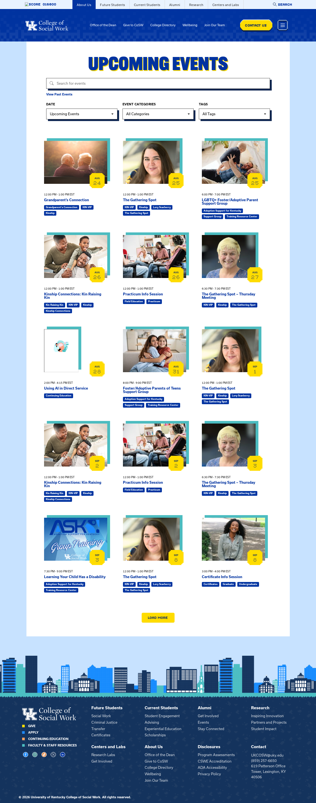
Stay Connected (211, 729)
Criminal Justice (104, 722)
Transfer (98, 729)
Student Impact (263, 729)
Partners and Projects (269, 722)
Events (203, 722)
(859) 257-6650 (264, 761)
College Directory (163, 25)
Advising (152, 722)
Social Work (101, 716)
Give (31, 726)
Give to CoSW (133, 25)
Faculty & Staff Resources (52, 745)
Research (196, 5)
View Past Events (59, 94)
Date (50, 104)
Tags (203, 104)
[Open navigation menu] (283, 25)
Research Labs (103, 755)
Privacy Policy (209, 774)
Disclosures (209, 747)
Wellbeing (190, 25)
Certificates (100, 735)
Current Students (147, 5)
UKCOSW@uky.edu (267, 755)
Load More (158, 617)
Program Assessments (216, 755)
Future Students (112, 5)
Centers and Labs (225, 5)
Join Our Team (214, 25)
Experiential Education (163, 729)
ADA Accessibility (212, 767)
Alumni (174, 5)
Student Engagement (162, 716)
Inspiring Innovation (267, 716)
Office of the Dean (103, 25)
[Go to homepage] (47, 25)
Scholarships (155, 735)
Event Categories (139, 104)
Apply (33, 732)
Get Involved (208, 716)
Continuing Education (48, 738)
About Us (84, 5)
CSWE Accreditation (215, 761)
